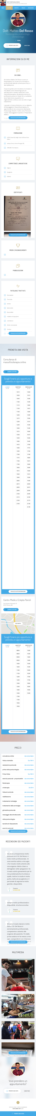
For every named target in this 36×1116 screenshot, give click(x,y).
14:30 (18, 448)
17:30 (18, 461)
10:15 (18, 392)
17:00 (18, 454)
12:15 (18, 418)
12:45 (18, 425)
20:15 (18, 484)
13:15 (18, 431)
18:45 (28, 467)
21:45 (18, 503)
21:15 (18, 497)
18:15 (28, 461)
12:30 (18, 421)
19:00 (18, 467)
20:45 (18, 490)
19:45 (18, 477)
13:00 (18, 428)
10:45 (18, 398)
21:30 (18, 500)
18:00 (28, 457)
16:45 (28, 441)
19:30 (18, 474)
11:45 (18, 411)
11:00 (18, 402)
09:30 (18, 660)
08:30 (18, 653)
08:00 (18, 650)
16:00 (28, 431)
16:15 (28, 434)
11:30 (18, 408)
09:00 (18, 657)
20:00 (18, 480)
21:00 (18, 494)
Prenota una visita (19, 1113)
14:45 (18, 451)
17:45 (18, 464)
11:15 (18, 405)
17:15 (18, 457)
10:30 (18, 395)
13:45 (18, 438)
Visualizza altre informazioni (18, 117)
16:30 (28, 438)
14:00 (18, 441)
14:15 (18, 444)
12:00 (18, 415)
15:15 (28, 421)
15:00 (28, 418)
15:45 (28, 428)
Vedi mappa (18, 623)
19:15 (18, 471)
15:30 (28, 425)
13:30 (18, 434)
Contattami (27, 45)
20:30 (18, 487)
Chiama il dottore (12, 371)
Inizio (3, 8)
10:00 (18, 663)
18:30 (28, 464)
